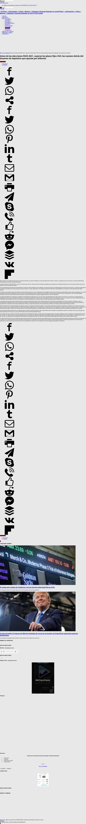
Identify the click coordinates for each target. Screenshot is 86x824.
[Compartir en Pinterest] (9, 143)
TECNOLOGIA (8, 30)
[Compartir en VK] (9, 269)
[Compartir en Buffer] (9, 259)
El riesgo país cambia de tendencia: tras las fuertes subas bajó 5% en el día (27, 587)
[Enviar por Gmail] (9, 182)
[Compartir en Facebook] (9, 75)
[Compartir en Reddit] (9, 240)
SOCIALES (7, 20)
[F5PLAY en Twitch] (3, 2)
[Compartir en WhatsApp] (9, 95)
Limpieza (6, 759)
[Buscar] (1, 0)
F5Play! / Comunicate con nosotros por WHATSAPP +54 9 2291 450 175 (20, 5)
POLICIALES (8, 26)
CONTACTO (6, 34)
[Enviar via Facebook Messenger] (9, 249)
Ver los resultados (43, 766)
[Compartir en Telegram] (9, 201)
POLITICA (7, 29)
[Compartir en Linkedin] (9, 153)
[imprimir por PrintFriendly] (9, 191)
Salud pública (7, 761)
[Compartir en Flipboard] (9, 278)
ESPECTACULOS (9, 25)
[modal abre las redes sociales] (9, 104)
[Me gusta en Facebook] (9, 230)
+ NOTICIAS (7, 18)
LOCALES (5, 17)
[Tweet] (9, 85)
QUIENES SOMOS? (8, 32)
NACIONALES (8, 22)
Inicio (2, 53)
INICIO (4, 16)
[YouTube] (1, 2)
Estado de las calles (8, 760)
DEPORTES (7, 24)
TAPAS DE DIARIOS (9, 31)
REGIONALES (8, 19)
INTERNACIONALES (9, 23)
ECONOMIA (7, 28)
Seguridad (6, 758)
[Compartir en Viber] (9, 220)
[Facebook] (0, 2)
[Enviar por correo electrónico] (9, 172)
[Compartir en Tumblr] (9, 162)
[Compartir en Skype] (9, 211)
